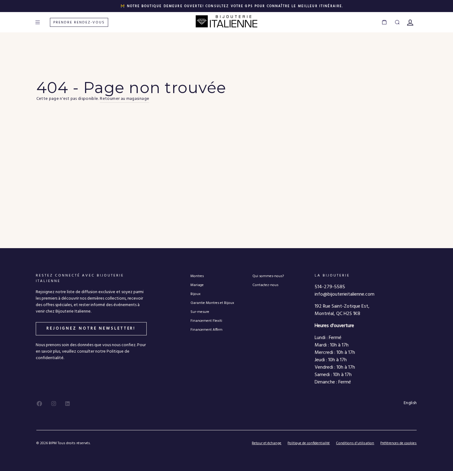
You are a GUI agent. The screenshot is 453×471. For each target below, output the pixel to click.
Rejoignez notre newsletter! (91, 328)
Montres (197, 276)
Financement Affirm (206, 330)
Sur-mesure (199, 312)
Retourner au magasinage (124, 99)
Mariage (197, 285)
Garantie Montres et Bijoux (212, 303)
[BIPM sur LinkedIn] (67, 403)
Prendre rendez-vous (79, 22)
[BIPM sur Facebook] (39, 403)
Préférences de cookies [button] (398, 443)
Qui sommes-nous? (268, 276)
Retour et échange (266, 443)
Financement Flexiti (206, 321)
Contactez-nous (265, 285)
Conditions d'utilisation (355, 443)
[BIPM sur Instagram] (54, 403)
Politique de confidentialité (309, 443)
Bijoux (195, 294)
